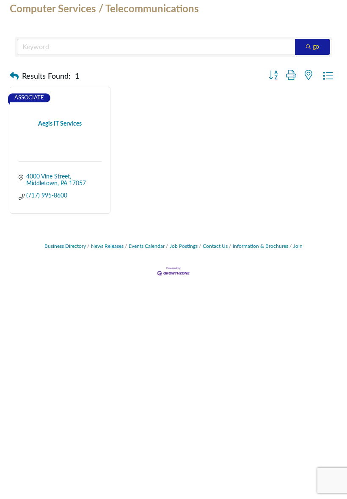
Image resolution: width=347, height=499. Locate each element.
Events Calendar (147, 246)
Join (298, 246)
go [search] (316, 47)
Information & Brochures (260, 246)
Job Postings (184, 246)
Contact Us (215, 246)
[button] (14, 76)
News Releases (107, 246)
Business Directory (65, 246)
